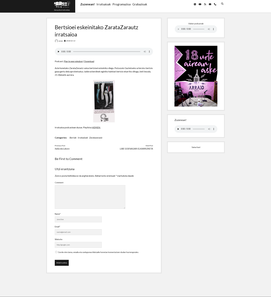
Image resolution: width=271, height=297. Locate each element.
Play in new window (73, 61)
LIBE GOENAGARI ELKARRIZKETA (136, 148)
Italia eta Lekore (62, 148)
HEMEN (96, 127)
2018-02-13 (70, 41)
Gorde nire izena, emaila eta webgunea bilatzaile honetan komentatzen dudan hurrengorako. (98, 252)
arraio (61, 41)
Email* (57, 226)
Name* (58, 214)
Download (89, 61)
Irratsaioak (83, 137)
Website (58, 239)
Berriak (73, 137)
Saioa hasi (196, 147)
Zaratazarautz (95, 137)
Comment (59, 182)
